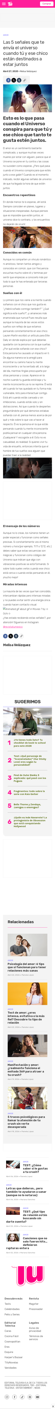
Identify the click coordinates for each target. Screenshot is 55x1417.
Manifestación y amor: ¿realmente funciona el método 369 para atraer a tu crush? (26, 1070)
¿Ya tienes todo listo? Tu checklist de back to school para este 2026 (30, 742)
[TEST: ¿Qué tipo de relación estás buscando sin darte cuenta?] (13, 1211)
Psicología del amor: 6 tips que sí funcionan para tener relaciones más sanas (27, 967)
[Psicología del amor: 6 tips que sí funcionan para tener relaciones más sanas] (27, 945)
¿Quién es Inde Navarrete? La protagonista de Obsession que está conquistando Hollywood (30, 822)
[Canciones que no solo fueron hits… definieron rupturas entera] (13, 1237)
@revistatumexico (13, 626)
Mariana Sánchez (27, 1199)
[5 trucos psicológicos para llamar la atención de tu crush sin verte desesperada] (27, 1098)
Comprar (46, 3)
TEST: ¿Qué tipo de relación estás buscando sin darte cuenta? (26, 1216)
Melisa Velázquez (28, 71)
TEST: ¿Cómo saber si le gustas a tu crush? (35, 1169)
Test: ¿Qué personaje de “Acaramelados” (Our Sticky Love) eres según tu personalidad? (30, 760)
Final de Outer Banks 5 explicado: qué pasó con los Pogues (30, 778)
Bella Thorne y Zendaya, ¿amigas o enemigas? (27, 806)
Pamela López (28, 975)
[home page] (10, 4)
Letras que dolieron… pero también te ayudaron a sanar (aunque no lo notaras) (26, 1192)
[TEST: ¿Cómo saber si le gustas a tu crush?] (13, 1164)
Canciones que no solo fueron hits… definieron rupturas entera (26, 1243)
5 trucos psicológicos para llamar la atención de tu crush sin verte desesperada (26, 1122)
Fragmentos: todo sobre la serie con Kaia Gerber (29, 793)
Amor (6, 35)
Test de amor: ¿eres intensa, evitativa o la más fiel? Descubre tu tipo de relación (26, 1017)
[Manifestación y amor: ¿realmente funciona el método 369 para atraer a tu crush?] (27, 1046)
